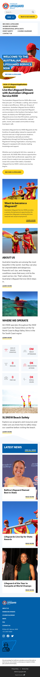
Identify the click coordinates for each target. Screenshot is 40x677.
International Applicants (13, 29)
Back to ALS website (28, 17)
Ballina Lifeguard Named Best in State (16, 491)
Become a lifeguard (13, 74)
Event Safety (8, 31)
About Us (5, 608)
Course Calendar (25, 31)
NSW (9, 17)
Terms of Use (25, 668)
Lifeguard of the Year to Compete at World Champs (17, 584)
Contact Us (7, 33)
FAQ (3, 622)
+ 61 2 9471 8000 (7, 631)
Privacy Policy (15, 668)
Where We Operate (10, 26)
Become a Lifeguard (11, 24)
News (4, 618)
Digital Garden (19, 675)
